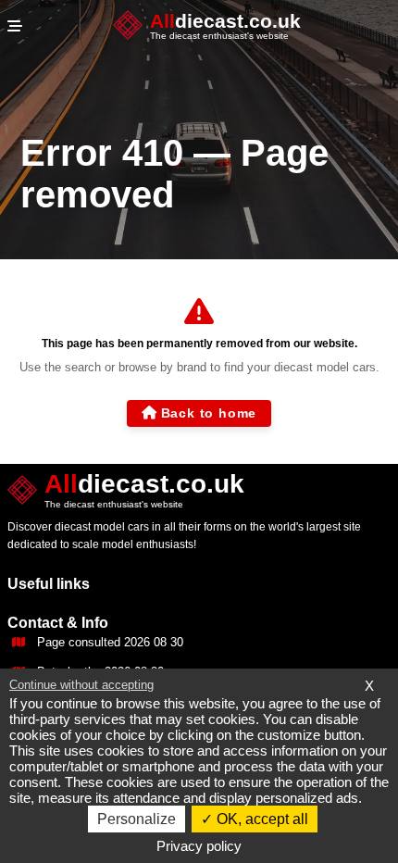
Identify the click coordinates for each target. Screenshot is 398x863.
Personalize (136, 819)
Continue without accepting (81, 685)
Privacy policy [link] (199, 846)
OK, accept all (260, 819)
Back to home (209, 413)
